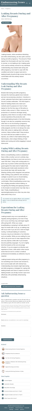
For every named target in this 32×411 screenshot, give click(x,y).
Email (14, 320)
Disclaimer (11, 407)
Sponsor (22, 409)
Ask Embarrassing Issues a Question (12, 286)
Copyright (27, 407)
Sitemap (11, 409)
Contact (17, 409)
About (5, 407)
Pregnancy (7, 8)
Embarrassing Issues (13, 2)
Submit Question (7, 339)
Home (2, 8)
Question (3, 325)
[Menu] (30, 3)
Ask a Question (5, 22)
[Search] (27, 3)
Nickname (3, 314)
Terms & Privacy (19, 407)
